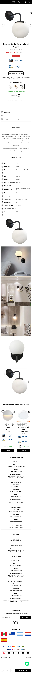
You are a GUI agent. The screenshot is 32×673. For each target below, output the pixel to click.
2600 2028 (15, 466)
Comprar (24, 670)
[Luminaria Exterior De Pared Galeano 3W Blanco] (7, 415)
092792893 (22, 466)
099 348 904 (19, 516)
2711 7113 (12, 491)
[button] (26, 2)
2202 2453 (12, 516)
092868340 (19, 491)
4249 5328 (12, 565)
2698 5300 (12, 541)
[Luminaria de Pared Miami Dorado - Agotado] (16, 86)
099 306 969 (19, 541)
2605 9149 (9, 466)
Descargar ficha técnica (16, 73)
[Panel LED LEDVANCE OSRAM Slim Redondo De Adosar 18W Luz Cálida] (23, 415)
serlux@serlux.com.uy (16, 471)
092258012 (19, 565)
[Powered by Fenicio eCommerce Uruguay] (28, 657)
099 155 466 (19, 590)
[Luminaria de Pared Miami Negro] (22, 86)
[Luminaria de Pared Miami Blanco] (10, 86)
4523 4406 (12, 590)
